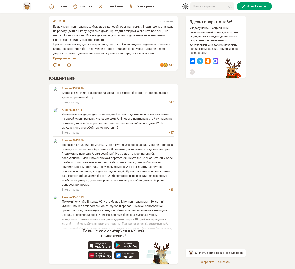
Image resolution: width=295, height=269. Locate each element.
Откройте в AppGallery (100, 255)
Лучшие (86, 6)
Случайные (114, 6)
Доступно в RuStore (126, 255)
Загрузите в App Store (100, 245)
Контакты (224, 262)
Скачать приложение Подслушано (219, 252)
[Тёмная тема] (185, 6)
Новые (61, 6)
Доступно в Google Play (126, 245)
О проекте (207, 262)
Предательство (64, 58)
